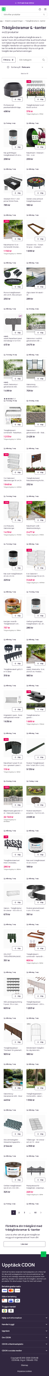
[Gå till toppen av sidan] (43, 1254)
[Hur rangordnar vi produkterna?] (8, 67)
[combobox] (24, 14)
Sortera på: (16, 67)
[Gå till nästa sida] (41, 1212)
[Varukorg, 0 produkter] (40, 9)
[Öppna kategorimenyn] (45, 9)
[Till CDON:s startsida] (3, 9)
